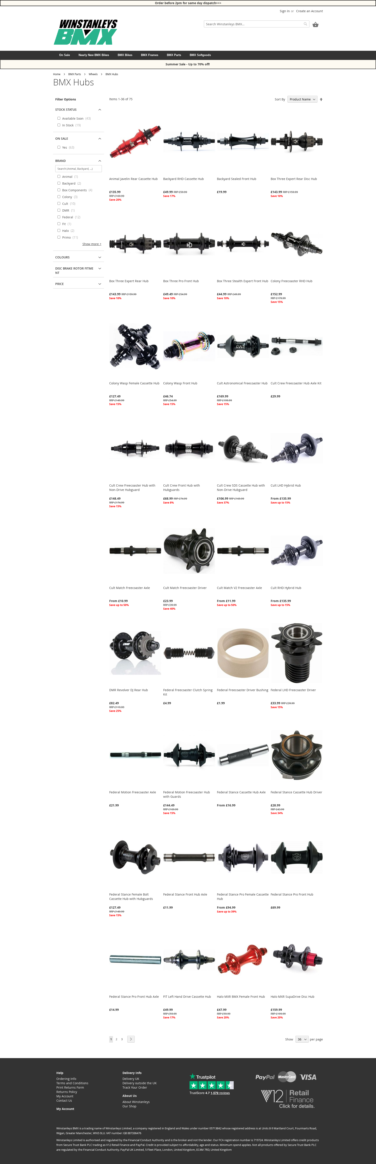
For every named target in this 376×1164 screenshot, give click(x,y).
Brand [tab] (60, 161)
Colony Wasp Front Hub (180, 383)
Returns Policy (66, 1092)
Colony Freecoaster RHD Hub (291, 281)
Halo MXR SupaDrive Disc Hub (292, 996)
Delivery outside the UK (140, 1083)
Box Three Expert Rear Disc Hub (294, 179)
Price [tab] (59, 284)
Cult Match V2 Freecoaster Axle (239, 588)
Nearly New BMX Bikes (94, 55)
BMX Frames (149, 55)
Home (56, 74)
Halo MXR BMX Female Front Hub (241, 996)
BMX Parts (174, 55)
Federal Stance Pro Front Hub (292, 894)
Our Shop (129, 1106)
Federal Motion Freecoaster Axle (132, 792)
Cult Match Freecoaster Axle (129, 588)
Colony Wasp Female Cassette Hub (134, 383)
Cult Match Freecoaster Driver (185, 588)
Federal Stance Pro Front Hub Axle (134, 996)
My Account (64, 1096)
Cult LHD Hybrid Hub (286, 485)
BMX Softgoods (200, 55)
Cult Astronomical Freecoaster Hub (242, 383)
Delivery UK (131, 1079)
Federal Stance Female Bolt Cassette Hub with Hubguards (131, 896)
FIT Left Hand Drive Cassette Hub (187, 996)
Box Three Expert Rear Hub (129, 281)
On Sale (64, 55)
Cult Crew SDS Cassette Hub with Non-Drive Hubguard (241, 487)
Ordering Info (66, 1079)
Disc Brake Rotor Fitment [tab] (74, 270)
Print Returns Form (70, 1087)
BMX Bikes (125, 55)
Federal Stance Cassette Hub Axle (241, 792)
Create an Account (309, 11)
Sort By (280, 99)
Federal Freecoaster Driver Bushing (242, 690)
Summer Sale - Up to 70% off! (188, 64)
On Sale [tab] (61, 138)
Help (59, 1073)
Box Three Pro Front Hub (181, 281)
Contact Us (64, 1100)
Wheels (93, 74)
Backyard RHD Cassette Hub (183, 179)
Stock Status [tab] (66, 109)
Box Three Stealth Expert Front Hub (242, 281)
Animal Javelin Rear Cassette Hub (133, 179)
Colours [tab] (62, 257)
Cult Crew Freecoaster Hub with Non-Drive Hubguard (132, 487)
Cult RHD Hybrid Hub (286, 588)
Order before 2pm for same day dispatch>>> (188, 3)
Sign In (285, 11)
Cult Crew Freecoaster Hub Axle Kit (296, 383)
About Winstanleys (136, 1102)
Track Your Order (135, 1087)
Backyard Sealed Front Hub (236, 179)
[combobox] (256, 23)
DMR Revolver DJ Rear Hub (128, 690)
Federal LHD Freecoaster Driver (293, 690)
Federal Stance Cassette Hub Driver (296, 792)
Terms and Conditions (72, 1083)
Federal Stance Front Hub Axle (185, 894)
